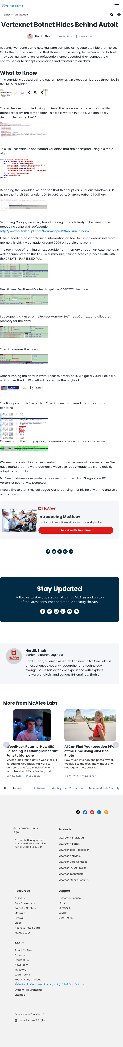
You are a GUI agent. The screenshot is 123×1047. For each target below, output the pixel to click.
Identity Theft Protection (67, 788)
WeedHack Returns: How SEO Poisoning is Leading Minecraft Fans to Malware (32, 751)
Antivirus (39, 788)
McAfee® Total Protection (74, 850)
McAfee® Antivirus (69, 856)
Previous (6, 745)
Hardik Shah (43, 36)
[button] (119, 15)
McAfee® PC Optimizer (72, 868)
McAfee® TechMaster (71, 874)
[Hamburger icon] (116, 5)
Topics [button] (6, 14)
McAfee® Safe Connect (72, 862)
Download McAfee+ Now (76, 530)
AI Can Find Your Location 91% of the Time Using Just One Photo (89, 751)
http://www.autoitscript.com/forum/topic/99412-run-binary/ (44, 231)
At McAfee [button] (22, 14)
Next (116, 745)
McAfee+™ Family (69, 844)
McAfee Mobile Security (104, 788)
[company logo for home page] (12, 6)
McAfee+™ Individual (71, 837)
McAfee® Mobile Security (73, 880)
